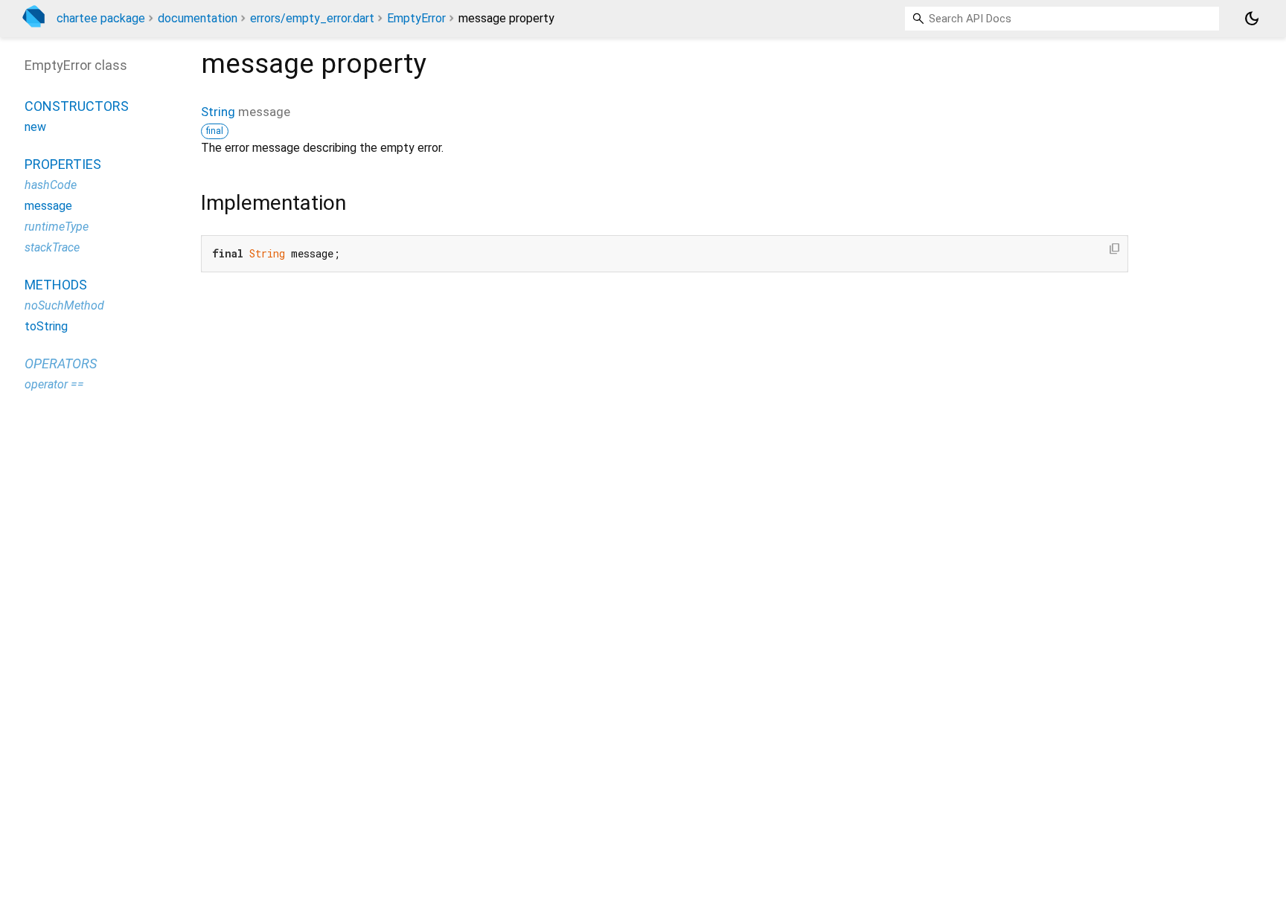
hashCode (51, 185)
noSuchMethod (64, 305)
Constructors (77, 106)
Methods (56, 284)
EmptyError (416, 18)
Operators (61, 363)
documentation (197, 18)
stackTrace (52, 247)
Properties (63, 164)
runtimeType (57, 227)
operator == (54, 384)
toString (46, 326)
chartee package (101, 18)
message (48, 206)
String (218, 111)
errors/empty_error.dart (312, 18)
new (35, 127)
